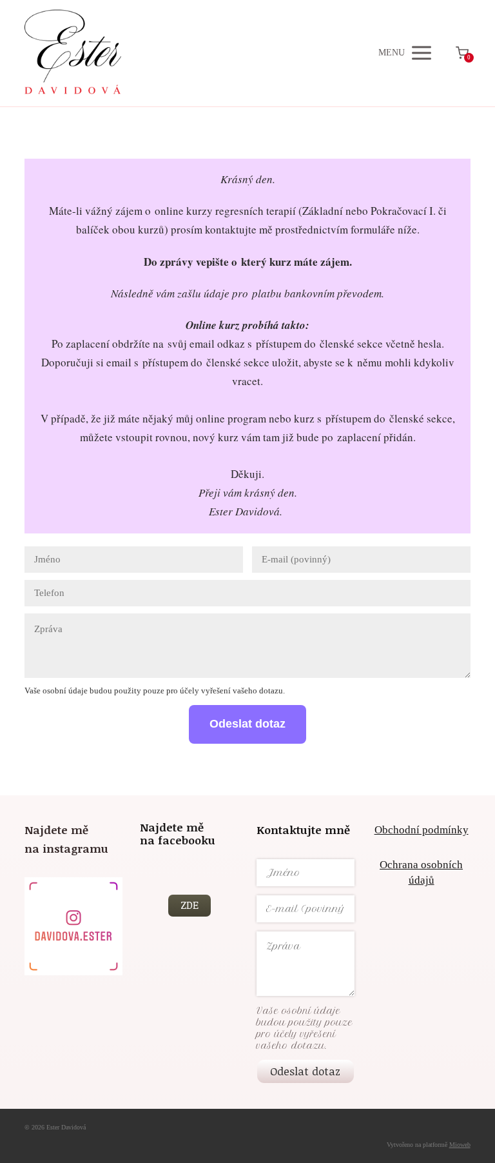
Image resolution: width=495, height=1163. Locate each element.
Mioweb (460, 1144)
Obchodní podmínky (421, 830)
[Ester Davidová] (72, 53)
